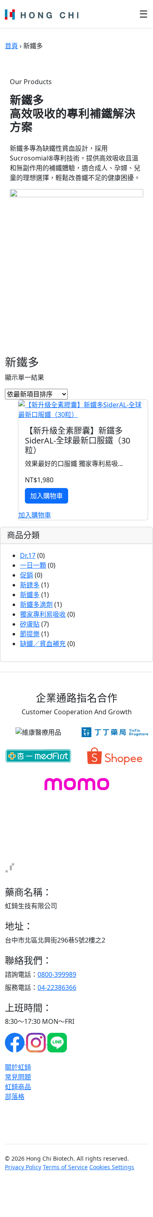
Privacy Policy (23, 1167)
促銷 (26, 575)
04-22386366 (57, 987)
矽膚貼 (30, 624)
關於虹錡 (18, 1067)
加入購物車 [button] (34, 514)
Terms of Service (65, 1167)
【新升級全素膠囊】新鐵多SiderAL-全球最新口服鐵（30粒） (77, 440)
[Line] (57, 1041)
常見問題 (18, 1076)
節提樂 (30, 633)
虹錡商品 (18, 1086)
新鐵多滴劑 (36, 604)
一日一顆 (33, 565)
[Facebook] (15, 1041)
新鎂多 (30, 584)
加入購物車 (46, 495)
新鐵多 (30, 594)
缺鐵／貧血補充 (43, 643)
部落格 (14, 1096)
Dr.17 (27, 555)
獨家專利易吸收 (43, 614)
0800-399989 (57, 974)
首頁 (11, 45)
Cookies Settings (111, 1167)
